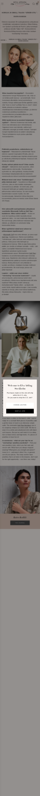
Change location (20, 405)
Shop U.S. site (20, 411)
